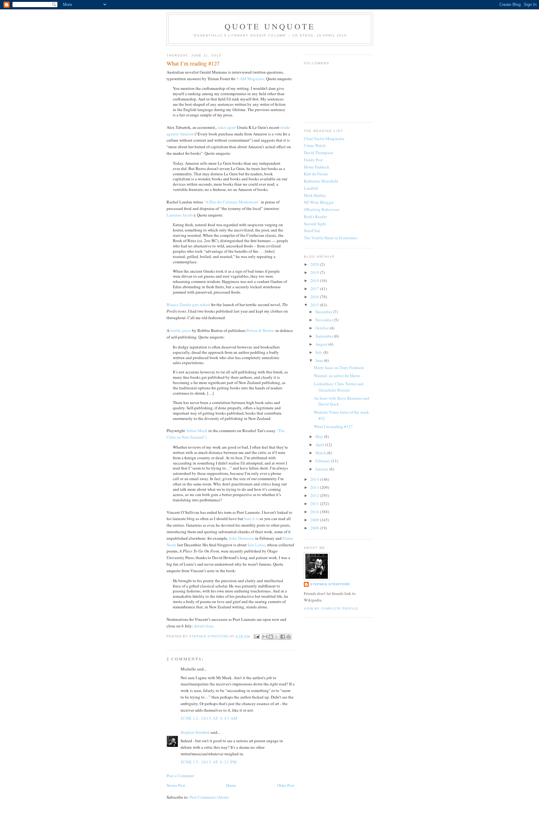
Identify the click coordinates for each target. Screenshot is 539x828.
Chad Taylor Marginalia (324, 138)
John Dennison (241, 538)
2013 (315, 487)
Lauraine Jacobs (180, 215)
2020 (315, 264)
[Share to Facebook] (282, 637)
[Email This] (265, 637)
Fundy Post (313, 160)
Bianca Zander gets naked (188, 304)
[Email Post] (256, 636)
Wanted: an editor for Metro (337, 375)
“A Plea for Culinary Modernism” (232, 202)
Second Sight (315, 223)
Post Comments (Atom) (209, 797)
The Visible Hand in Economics (330, 238)
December (324, 311)
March (321, 452)
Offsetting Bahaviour (321, 209)
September (324, 336)
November (324, 320)
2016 (315, 297)
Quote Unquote (270, 26)
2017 (315, 288)
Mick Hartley (315, 195)
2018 (315, 280)
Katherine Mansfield (321, 181)
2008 (315, 528)
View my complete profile (331, 608)
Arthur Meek (196, 430)
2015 (315, 305)
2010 (315, 511)
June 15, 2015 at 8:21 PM (209, 762)
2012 (315, 495)
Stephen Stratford (195, 732)
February (323, 461)
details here (203, 626)
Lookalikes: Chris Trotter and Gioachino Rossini (338, 387)
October (322, 328)
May (319, 436)
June (319, 360)
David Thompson (318, 152)
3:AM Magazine (250, 78)
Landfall (311, 188)
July (319, 352)
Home (231, 785)
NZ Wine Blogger (319, 202)
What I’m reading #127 (333, 426)
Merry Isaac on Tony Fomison (339, 367)
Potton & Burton (260, 330)
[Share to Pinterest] (288, 637)
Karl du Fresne (316, 174)
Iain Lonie (256, 545)
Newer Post (176, 785)
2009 (315, 520)
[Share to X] (277, 637)
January (322, 469)
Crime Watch (315, 145)
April (320, 444)
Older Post (285, 785)
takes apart (227, 127)
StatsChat (312, 230)
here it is (251, 518)
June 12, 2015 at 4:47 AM (209, 718)
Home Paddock (316, 167)
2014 (315, 479)
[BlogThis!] (271, 637)
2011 (315, 503)
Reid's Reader (315, 216)
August (321, 344)
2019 (315, 272)
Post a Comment (180, 775)
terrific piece (180, 330)
